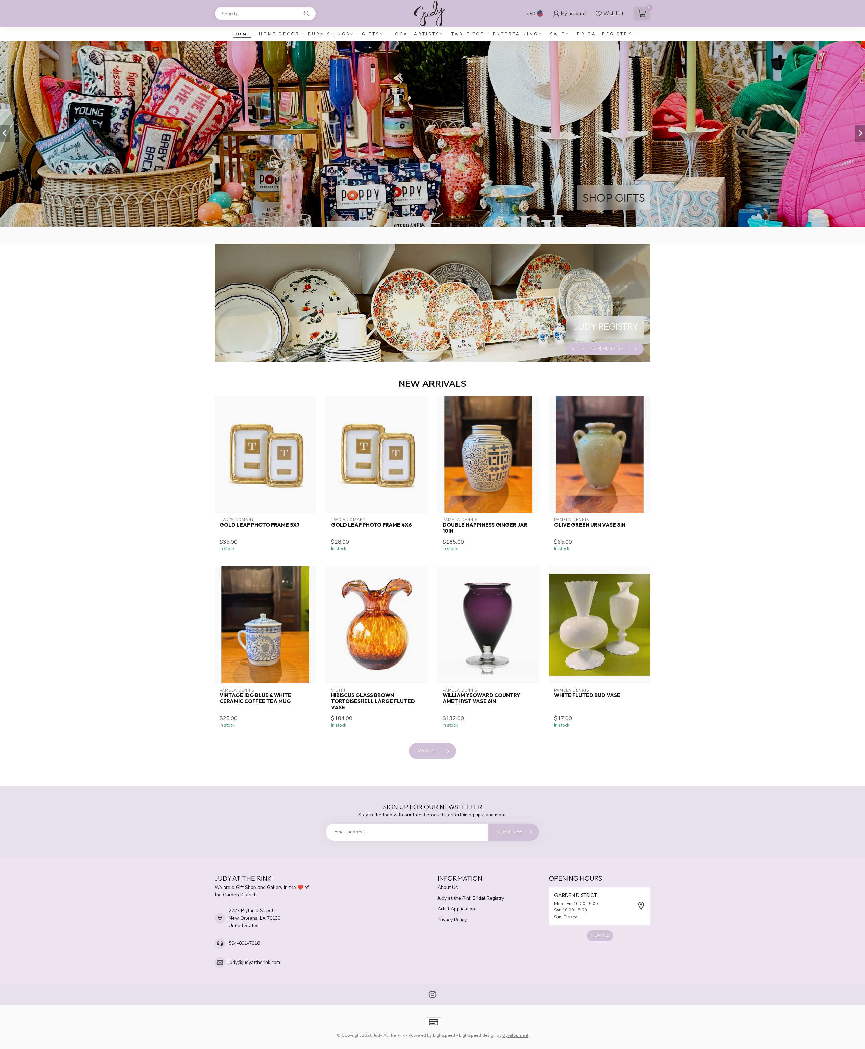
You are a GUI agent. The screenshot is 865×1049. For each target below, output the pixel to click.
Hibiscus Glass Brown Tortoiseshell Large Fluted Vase (373, 701)
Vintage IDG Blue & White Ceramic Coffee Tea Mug (255, 698)
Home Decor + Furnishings (304, 34)
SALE (557, 34)
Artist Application (456, 909)
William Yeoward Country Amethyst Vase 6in (481, 698)
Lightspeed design (477, 1035)
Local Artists (416, 34)
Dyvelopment (515, 1035)
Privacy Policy (452, 920)
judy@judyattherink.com (254, 962)
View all (428, 751)
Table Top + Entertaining (494, 34)
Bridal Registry (604, 34)
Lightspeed (444, 1035)
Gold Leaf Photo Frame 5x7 (260, 525)
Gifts (371, 34)
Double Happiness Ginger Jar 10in (485, 528)
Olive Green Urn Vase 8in (589, 525)
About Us (448, 887)
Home (242, 34)
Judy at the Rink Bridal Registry (471, 898)
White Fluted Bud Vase (587, 695)
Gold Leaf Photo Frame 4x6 (371, 525)
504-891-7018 (244, 943)
